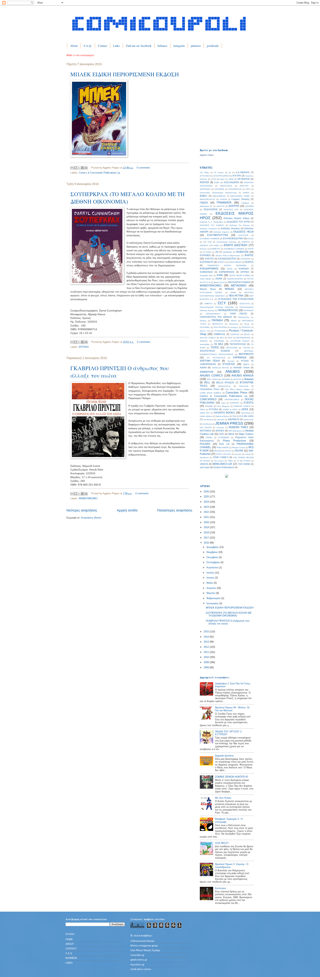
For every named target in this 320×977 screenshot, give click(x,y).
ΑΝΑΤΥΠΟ (244, 186)
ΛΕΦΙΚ (218, 279)
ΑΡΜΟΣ (246, 193)
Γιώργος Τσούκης (240, 199)
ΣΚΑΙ (230, 338)
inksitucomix (248, 420)
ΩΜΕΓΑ (246, 364)
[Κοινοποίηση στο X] (79, 168)
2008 (207, 667)
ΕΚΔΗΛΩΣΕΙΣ (211, 209)
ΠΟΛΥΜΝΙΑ (205, 327)
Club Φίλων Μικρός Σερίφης (237, 389)
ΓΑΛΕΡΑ (223, 199)
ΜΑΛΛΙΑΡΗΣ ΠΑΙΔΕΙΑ (239, 282)
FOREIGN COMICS (242, 406)
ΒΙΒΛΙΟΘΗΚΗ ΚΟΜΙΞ (240, 196)
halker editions (206, 416)
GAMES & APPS (230, 410)
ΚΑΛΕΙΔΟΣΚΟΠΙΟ (227, 259)
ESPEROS (234, 403)
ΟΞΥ (222, 303)
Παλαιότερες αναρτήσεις (174, 510)
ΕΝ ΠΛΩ (207, 242)
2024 (207, 501)
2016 (207, 542)
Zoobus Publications (224, 467)
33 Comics (219, 172)
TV (238, 461)
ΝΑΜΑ (233, 292)
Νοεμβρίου (212, 552)
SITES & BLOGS (223, 454)
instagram (179, 46)
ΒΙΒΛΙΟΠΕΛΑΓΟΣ (207, 199)
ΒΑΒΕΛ (203, 196)
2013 (207, 641)
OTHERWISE (223, 437)
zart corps (205, 467)
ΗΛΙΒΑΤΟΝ (242, 252)
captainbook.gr (224, 386)
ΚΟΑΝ (229, 269)
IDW (234, 416)
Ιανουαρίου (212, 603)
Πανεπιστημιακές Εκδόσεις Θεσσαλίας (217, 307)
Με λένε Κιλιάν (223, 797)
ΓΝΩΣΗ (204, 202)
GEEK (244, 409)
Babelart (249, 379)
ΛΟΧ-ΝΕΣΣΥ (222, 843)
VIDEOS (204, 464)
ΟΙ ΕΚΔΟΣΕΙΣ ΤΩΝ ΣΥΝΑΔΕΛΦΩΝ (236, 299)
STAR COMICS (221, 457)
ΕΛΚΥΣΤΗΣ (243, 235)
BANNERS (71, 958)
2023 (207, 507)
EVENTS (249, 402)
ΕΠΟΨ (251, 249)
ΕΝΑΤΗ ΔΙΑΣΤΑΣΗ (235, 245)
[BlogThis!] (75, 168)
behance (162, 46)
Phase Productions (234, 440)
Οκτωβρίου (212, 557)
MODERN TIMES (238, 427)
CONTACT (71, 948)
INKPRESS (233, 419)
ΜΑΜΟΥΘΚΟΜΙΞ (88, 498)
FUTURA (213, 409)
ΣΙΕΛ (222, 338)
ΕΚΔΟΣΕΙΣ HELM (243, 231)
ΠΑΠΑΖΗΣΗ (249, 310)
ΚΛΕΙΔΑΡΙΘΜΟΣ (209, 268)
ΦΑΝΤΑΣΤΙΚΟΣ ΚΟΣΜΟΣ (215, 351)
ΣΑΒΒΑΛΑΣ (219, 334)
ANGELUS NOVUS (220, 368)
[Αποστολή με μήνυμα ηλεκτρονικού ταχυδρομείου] (72, 168)
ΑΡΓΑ (248, 189)
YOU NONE (244, 464)
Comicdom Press (236, 392)
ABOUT (70, 944)
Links (116, 46)
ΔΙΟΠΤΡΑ (234, 206)
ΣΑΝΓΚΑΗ (235, 334)
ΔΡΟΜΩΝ (249, 206)
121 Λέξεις (204, 172)
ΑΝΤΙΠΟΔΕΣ (205, 189)
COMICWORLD (208, 399)
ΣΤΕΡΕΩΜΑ (219, 341)
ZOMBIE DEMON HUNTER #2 (231, 776)
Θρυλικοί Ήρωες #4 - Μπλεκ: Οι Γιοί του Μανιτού (232, 709)
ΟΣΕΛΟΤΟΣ (244, 304)
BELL (207, 382)
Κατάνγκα (220, 888)
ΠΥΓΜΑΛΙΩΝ (219, 331)
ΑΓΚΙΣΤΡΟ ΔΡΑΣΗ (221, 176)
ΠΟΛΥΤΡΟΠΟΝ (220, 327)
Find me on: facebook (138, 46)
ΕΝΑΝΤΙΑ (246, 242)
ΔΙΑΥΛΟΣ (220, 206)
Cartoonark (243, 386)
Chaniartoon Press (209, 389)
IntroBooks (207, 424)
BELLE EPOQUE (225, 382)
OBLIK (231, 434)
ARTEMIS (225, 379)
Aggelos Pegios (207, 155)
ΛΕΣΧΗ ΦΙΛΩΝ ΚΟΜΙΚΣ (239, 275)
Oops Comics (246, 434)
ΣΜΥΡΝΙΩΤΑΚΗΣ (243, 338)
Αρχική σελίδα (127, 510)
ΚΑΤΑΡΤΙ (221, 262)
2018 (207, 532)
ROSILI (228, 451)
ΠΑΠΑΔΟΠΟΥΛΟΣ (228, 310)
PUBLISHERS (223, 447)
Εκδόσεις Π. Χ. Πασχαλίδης (211, 222)
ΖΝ (216, 252)
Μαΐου (210, 582)
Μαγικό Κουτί (219, 282)
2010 (207, 657)
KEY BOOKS (206, 427)
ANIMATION (206, 372)
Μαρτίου (211, 593)
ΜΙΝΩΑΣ (229, 289)
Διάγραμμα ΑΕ (206, 206)
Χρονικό (230, 361)
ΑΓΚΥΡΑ (236, 176)
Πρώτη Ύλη (205, 331)
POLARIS (205, 444)
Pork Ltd (224, 444)
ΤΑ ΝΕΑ (218, 344)
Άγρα (222, 179)
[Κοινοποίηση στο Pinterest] (86, 168)
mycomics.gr (137, 964)
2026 (207, 491)
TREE (230, 461)
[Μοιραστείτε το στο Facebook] (82, 168)
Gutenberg (245, 413)
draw (223, 403)
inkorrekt (220, 420)
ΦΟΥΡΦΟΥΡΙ (246, 354)
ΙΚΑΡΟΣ (249, 255)
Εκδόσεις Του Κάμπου (239, 225)
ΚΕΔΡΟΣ (249, 262)
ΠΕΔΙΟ (234, 321)
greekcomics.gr (138, 959)
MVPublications (235, 431)
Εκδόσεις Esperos (221, 232)
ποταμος (234, 327)
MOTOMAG (205, 431)
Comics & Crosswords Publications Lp (99, 172)
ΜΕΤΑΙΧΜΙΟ (238, 285)
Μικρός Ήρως (208, 289)
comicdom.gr (137, 955)
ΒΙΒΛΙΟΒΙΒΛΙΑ (219, 196)
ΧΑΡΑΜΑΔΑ (239, 357)
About (74, 46)
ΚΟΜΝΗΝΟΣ (206, 272)
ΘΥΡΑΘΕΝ (205, 255)
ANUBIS (232, 371)
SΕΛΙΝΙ (239, 450)
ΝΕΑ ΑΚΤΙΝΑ (236, 295)
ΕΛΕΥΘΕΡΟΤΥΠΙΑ (217, 235)
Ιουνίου (210, 577)
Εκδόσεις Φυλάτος (230, 228)
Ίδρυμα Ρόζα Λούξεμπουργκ (228, 255)
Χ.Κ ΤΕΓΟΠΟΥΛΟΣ (216, 358)
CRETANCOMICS (231, 400)
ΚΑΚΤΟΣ (209, 259)
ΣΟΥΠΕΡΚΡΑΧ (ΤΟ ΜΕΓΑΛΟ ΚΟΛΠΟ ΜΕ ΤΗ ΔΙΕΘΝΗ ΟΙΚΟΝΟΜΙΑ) (127, 197)
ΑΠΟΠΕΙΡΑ (219, 189)
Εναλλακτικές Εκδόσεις (227, 242)
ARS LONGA (212, 379)
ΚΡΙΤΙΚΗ (84, 347)
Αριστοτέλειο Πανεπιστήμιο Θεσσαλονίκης (218, 193)
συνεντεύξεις (205, 344)
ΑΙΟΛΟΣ (204, 182)
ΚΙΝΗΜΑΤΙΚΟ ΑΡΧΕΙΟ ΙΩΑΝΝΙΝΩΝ (227, 265)
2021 (207, 517)
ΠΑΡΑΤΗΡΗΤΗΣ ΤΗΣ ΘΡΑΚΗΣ (216, 317)
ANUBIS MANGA (242, 375)
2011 (207, 652)
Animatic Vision (241, 367)
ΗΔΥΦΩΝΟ (227, 252)
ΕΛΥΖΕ (250, 239)
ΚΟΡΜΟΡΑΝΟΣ (226, 272)
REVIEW (218, 451)
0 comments (143, 167)
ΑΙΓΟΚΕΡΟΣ (243, 179)
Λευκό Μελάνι (205, 279)
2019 (207, 527)
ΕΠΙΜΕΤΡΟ (215, 249)
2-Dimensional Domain (142, 941)
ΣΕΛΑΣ (247, 334)
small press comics (140, 969)
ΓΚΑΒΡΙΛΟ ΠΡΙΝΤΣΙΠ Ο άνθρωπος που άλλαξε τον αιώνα (227, 622)
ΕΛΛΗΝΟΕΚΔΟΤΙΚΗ (233, 238)
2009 (207, 662)
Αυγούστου (212, 567)
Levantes (220, 427)
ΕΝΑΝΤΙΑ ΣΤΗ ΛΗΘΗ (209, 245)
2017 (207, 537)
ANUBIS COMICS (211, 375)
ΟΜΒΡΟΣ (208, 304)
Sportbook (204, 457)
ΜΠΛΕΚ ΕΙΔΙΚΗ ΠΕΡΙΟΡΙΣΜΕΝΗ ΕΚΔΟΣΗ (124, 74)
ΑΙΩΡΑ (217, 182)
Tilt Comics (219, 461)
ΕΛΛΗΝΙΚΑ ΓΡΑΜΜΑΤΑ (210, 239)
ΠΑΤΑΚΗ (217, 320)
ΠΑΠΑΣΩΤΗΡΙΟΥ (213, 314)
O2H (221, 434)
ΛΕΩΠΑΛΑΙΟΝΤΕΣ (235, 279)
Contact (102, 46)
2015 (207, 631)
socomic (237, 454)
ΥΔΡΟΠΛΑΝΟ (232, 348)
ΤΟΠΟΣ (215, 347)
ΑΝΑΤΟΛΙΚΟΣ (226, 186)
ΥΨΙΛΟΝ (246, 348)
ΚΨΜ (220, 275)
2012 (207, 647)
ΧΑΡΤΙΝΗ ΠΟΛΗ (210, 360)
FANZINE (209, 406)
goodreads (213, 46)
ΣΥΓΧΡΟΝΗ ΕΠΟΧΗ (239, 341)
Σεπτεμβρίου (213, 562)
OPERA (209, 437)
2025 (207, 496)
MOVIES (220, 431)
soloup (248, 454)
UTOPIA (246, 461)
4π (230, 172)
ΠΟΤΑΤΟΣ (246, 327)
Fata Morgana (223, 406)
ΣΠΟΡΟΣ (204, 341)
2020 (207, 522)
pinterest (196, 46)
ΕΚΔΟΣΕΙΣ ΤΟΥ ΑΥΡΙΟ (238, 222)
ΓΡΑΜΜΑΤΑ (224, 202)
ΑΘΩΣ (231, 179)
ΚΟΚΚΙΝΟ (244, 269)
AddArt (203, 367)
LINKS (69, 962)
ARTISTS (237, 379)
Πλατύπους (233, 324)
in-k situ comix (246, 416)
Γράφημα (245, 203)
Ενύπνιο (203, 249)
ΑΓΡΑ (213, 179)
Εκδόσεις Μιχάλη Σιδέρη (236, 218)
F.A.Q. (88, 46)
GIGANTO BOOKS (224, 412)
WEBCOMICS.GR (222, 464)
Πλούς (246, 324)
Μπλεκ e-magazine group (144, 945)
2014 (207, 636)
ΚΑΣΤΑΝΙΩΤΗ (207, 262)
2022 (207, 512)
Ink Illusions (208, 420)
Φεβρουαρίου (213, 598)
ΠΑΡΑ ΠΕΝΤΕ (238, 314)
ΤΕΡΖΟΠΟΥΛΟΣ (238, 344)
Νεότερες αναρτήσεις (81, 510)
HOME (69, 939)
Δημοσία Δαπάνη (224, 755)
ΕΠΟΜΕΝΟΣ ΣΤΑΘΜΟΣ (234, 249)
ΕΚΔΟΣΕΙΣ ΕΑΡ (231, 210)
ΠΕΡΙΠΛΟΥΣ (217, 324)
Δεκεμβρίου (212, 547)
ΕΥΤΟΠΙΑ (207, 252)
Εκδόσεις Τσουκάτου (208, 229)
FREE (202, 410)
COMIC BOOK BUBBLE (210, 393)
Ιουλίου (210, 572)
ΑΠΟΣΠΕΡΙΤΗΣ (234, 189)
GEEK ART (205, 413)
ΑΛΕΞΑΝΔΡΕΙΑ (231, 182)
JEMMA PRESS (229, 423)
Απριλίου (211, 588)
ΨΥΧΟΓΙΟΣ (228, 364)
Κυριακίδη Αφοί (206, 275)
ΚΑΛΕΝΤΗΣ (246, 259)
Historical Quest (222, 416)
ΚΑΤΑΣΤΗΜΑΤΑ (234, 262)
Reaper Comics (238, 447)
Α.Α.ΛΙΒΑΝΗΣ (242, 172)
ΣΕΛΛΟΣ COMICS (208, 338)
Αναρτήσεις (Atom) (91, 517)
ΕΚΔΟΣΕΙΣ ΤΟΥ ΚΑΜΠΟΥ (212, 225)
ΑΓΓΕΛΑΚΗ (205, 176)
